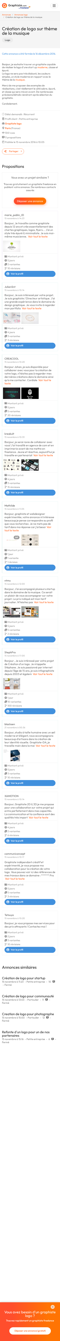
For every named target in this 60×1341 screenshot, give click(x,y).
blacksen (9, 724)
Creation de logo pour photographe (28, 1014)
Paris (8, 128)
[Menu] (54, 5)
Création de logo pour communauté (28, 996)
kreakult (9, 433)
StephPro (10, 652)
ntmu (7, 580)
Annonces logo (21, 14)
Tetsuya (9, 915)
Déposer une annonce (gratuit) (30, 1330)
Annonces (6, 14)
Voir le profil (17, 273)
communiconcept (14, 853)
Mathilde (9, 505)
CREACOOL (11, 358)
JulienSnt (10, 286)
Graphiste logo (13, 123)
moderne (43, 67)
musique (20, 79)
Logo (7, 40)
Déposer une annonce (30, 201)
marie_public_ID (14, 215)
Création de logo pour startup (23, 978)
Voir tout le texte (38, 236)
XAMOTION (11, 796)
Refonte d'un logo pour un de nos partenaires (26, 1034)
